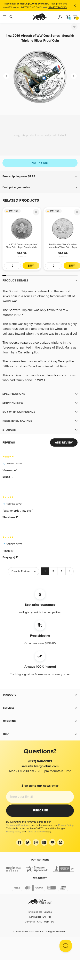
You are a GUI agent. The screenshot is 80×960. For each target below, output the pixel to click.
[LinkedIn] (44, 842)
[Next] (74, 76)
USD (46, 921)
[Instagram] (36, 842)
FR (49, 916)
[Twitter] (27, 842)
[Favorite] (74, 26)
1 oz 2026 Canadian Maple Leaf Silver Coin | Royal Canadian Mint (22, 246)
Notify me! (40, 162)
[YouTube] (52, 842)
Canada (47, 912)
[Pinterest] (60, 842)
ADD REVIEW (64, 442)
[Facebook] (19, 842)
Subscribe (40, 810)
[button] (40, 176)
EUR (53, 921)
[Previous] (6, 76)
